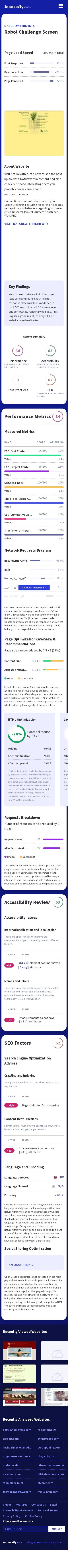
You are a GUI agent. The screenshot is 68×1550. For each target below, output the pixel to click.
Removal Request (49, 1510)
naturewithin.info (20, 26)
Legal (53, 1504)
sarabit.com (11, 1438)
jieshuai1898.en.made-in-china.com (18, 1447)
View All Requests (34, 587)
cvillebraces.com (48, 1438)
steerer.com (45, 1483)
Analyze (57, 1529)
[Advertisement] (34, 99)
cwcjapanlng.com (49, 1447)
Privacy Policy (12, 1516)
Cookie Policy (33, 1516)
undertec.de (10, 1465)
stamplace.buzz (13, 1483)
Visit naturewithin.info (24, 224)
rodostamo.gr (47, 1430)
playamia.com (47, 1456)
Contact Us (38, 1504)
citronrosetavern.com (52, 1465)
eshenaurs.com (12, 1474)
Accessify (17, 7)
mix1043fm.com (48, 1491)
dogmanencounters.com (18, 1456)
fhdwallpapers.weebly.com (18, 1491)
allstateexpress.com (51, 1474)
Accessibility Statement (18, 1510)
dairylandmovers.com (17, 1430)
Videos (7, 1504)
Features (21, 1504)
